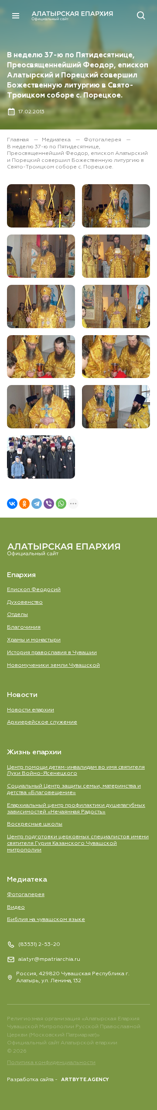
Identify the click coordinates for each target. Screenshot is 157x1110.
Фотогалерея (103, 140)
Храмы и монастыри (34, 640)
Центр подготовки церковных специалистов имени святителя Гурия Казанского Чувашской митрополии (78, 843)
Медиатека (57, 140)
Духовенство (25, 602)
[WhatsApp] (61, 503)
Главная (18, 140)
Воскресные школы (34, 824)
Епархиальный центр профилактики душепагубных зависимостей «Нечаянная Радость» (76, 808)
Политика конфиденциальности (51, 1062)
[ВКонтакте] (12, 503)
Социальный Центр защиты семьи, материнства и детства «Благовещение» (74, 789)
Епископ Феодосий (34, 589)
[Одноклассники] (24, 503)
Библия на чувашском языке (46, 919)
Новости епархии (30, 710)
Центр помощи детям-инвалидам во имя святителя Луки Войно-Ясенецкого (76, 770)
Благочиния (24, 627)
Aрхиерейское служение (42, 722)
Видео (16, 907)
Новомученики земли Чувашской (53, 665)
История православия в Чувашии (52, 652)
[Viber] (49, 503)
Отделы (17, 614)
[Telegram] (36, 503)
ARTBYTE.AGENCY (85, 1079)
